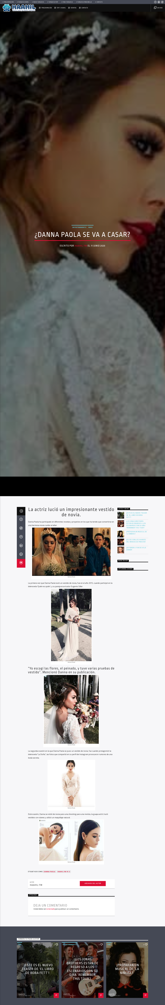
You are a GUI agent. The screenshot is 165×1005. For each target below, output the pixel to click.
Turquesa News (23, 2)
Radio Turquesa (38, 2)
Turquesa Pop (53, 2)
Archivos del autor (93, 944)
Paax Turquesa (68, 2)
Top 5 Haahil (61, 7)
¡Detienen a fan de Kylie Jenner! (136, 609)
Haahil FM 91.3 (64, 932)
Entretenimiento (79, 255)
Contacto (99, 2)
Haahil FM (81, 273)
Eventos (74, 7)
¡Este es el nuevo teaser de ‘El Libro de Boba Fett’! (136, 575)
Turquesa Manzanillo (84, 2)
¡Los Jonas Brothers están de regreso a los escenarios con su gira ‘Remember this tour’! (136, 585)
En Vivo (159, 7)
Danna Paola (49, 932)
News (90, 255)
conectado (50, 969)
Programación (9, 2)
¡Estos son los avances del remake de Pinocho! (136, 601)
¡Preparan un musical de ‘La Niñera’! (136, 593)
